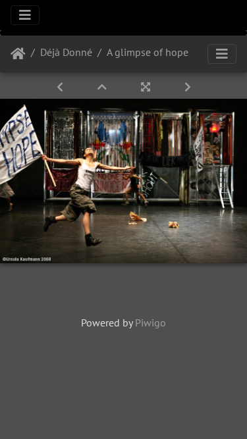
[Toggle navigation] (25, 15)
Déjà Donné (66, 52)
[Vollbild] (147, 86)
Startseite (18, 54)
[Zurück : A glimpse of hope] (61, 86)
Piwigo (150, 322)
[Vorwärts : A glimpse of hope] (188, 86)
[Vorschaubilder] (103, 86)
